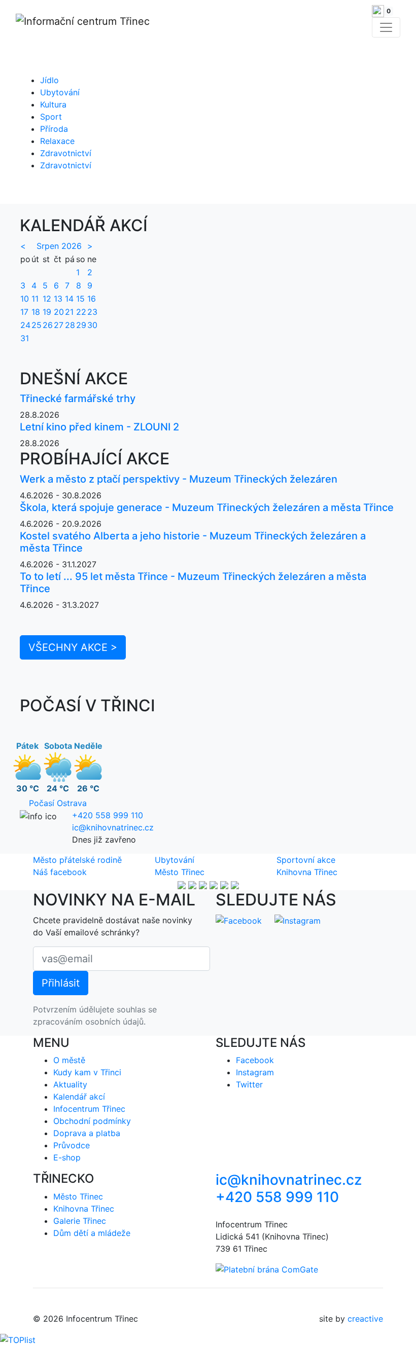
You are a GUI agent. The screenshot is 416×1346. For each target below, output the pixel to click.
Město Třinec (179, 872)
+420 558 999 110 (107, 815)
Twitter (249, 1084)
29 (81, 325)
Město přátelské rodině (77, 860)
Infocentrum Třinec (89, 1109)
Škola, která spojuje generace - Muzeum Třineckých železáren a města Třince (207, 507)
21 (69, 312)
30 (92, 325)
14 (69, 299)
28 (70, 325)
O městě (69, 1060)
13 (58, 299)
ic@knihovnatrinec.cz (113, 827)
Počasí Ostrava (58, 803)
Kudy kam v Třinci (87, 1072)
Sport (51, 117)
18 (35, 312)
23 (92, 312)
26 (48, 325)
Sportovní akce (305, 860)
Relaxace (57, 141)
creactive (365, 1319)
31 (24, 338)
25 (36, 325)
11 (35, 299)
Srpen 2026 (59, 246)
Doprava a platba (86, 1133)
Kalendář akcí (79, 1097)
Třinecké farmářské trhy (77, 398)
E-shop (67, 1157)
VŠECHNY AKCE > (72, 647)
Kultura (53, 104)
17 (24, 312)
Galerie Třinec (79, 1221)
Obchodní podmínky (92, 1121)
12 (47, 299)
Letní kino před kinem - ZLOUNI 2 (99, 427)
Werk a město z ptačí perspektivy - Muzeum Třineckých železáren (178, 479)
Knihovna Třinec (306, 872)
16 (91, 299)
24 (25, 325)
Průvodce (71, 1145)
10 (24, 299)
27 (58, 325)
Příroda (54, 129)
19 (47, 312)
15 (80, 299)
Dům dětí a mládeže (91, 1233)
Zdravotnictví (65, 153)
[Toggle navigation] (386, 27)
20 (59, 312)
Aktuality (70, 1084)
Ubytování (60, 92)
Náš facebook (60, 872)
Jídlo (49, 80)
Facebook (255, 1060)
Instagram (255, 1072)
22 (81, 312)
